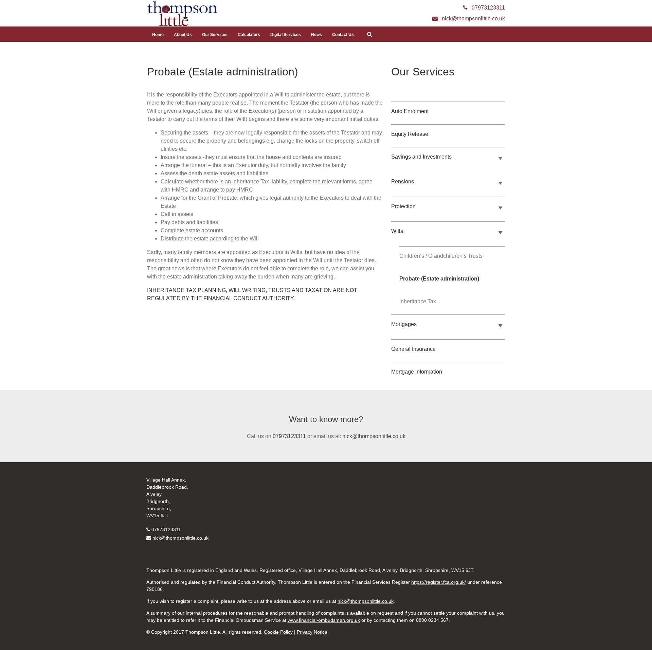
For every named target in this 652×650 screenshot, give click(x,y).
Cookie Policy (278, 632)
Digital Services (285, 34)
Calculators (249, 34)
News (316, 34)
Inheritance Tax (417, 301)
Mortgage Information (416, 372)
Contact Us (343, 34)
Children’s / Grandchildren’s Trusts (441, 256)
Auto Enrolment (410, 111)
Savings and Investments (421, 157)
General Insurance (413, 349)
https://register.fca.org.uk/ (438, 582)
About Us (183, 34)
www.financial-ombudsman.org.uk (324, 620)
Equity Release (409, 134)
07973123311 (289, 436)
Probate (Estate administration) (439, 279)
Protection (403, 206)
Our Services (215, 34)
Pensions (402, 181)
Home (158, 34)
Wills (397, 231)
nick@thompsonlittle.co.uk (373, 436)
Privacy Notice (312, 632)
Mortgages (404, 324)
